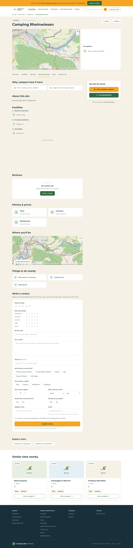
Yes (17, 402)
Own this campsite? (103, 102)
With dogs (34, 376)
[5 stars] (29, 306)
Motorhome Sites (66, 9)
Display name (19, 407)
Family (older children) (43, 372)
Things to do (62, 74)
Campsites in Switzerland (43, 443)
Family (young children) (24, 372)
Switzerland (21, 14)
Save (107, 21)
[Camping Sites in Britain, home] (19, 9)
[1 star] (16, 306)
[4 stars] (26, 306)
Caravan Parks (43, 9)
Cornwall (43, 514)
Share (117, 21)
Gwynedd (43, 523)
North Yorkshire (45, 517)
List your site (114, 9)
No (23, 402)
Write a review (47, 193)
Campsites (32, 9)
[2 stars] (19, 306)
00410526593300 (105, 95)
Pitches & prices (44, 74)
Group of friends (21, 376)
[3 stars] (23, 306)
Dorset (42, 533)
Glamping (54, 9)
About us (71, 514)
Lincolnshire (44, 529)
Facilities (24, 74)
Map (53, 74)
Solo (64, 372)
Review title (19, 330)
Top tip (21, 359)
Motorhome (36, 384)
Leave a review (94, 3)
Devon (42, 520)
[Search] (105, 9)
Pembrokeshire (45, 536)
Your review (19, 339)
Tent (17, 384)
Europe (14, 14)
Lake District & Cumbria (48, 526)
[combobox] (94, 9)
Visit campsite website (105, 89)
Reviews (33, 74)
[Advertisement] (47, 155)
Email (50, 407)
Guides (76, 9)
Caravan (25, 384)
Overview (15, 74)
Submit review (47, 424)
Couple (57, 372)
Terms (119, 543)
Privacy (113, 543)
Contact (70, 517)
